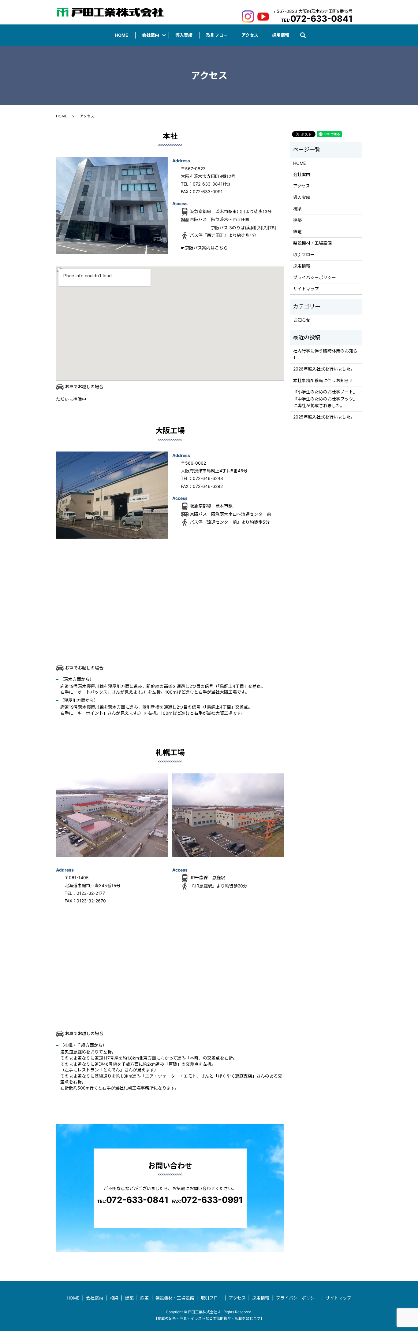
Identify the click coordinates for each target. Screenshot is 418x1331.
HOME (121, 35)
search (306, 35)
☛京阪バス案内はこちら (204, 247)
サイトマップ (306, 288)
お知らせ (301, 320)
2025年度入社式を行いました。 (324, 416)
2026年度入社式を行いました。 (324, 368)
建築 (297, 220)
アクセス (249, 35)
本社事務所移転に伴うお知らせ (323, 380)
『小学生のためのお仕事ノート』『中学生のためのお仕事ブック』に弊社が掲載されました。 (325, 398)
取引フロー (217, 35)
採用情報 (280, 35)
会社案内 (150, 35)
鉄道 (297, 231)
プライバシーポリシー (314, 277)
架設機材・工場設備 (312, 242)
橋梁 (297, 208)
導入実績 (183, 35)
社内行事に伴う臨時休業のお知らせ (325, 354)
